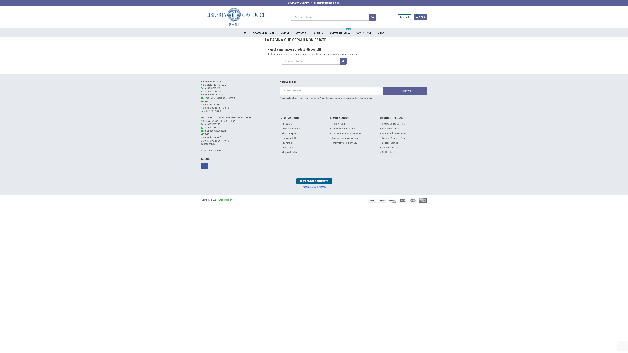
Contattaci (287, 147)
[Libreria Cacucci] (235, 17)
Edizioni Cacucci (390, 143)
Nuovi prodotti (289, 138)
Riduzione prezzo (290, 133)
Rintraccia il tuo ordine (393, 124)
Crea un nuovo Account (344, 128)
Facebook (204, 166)
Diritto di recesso (390, 152)
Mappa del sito (289, 152)
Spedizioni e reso (390, 128)
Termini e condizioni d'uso (345, 138)
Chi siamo (287, 124)
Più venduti (287, 143)
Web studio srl (225, 200)
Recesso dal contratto (314, 181)
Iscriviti (406, 90)
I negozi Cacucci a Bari (393, 138)
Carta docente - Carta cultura (346, 133)
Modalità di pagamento (394, 133)
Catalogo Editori (390, 147)
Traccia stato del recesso (314, 187)
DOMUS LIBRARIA (291, 128)
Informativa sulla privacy (344, 143)
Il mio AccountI (339, 124)
